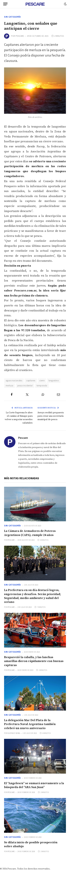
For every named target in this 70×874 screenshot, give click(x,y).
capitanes (30, 380)
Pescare (20, 36)
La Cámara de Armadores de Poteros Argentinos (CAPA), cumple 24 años (30, 533)
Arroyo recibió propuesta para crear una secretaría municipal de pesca (50, 416)
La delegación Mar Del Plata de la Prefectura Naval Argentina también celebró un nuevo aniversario (30, 724)
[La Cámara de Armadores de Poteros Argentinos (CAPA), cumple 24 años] (35, 504)
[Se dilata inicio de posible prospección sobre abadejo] (35, 815)
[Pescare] (35, 4)
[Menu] (5, 4)
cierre (41, 380)
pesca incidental (25, 385)
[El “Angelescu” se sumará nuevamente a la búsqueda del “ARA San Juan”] (35, 756)
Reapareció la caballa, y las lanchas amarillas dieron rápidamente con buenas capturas (33, 661)
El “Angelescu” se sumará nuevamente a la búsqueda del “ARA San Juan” (34, 785)
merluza (9, 385)
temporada (42, 385)
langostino (54, 380)
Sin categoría (12, 16)
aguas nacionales (14, 380)
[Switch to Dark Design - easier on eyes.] (65, 4)
